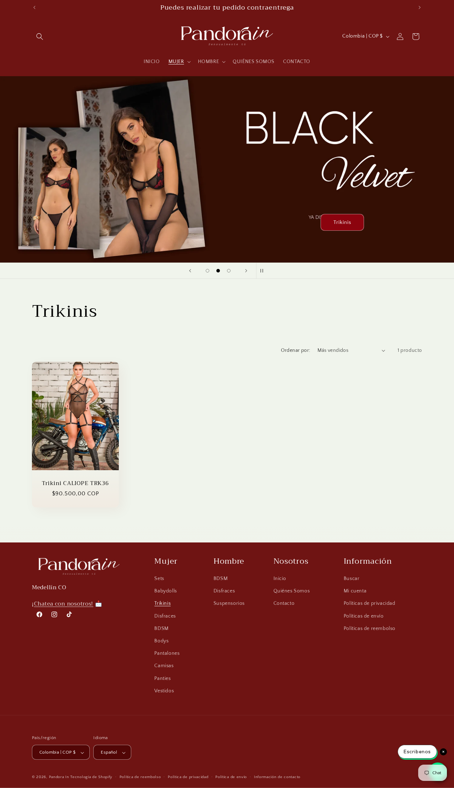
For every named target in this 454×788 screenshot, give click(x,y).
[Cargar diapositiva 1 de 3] (207, 270)
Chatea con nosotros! (63, 603)
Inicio (280, 578)
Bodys (161, 641)
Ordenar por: (295, 350)
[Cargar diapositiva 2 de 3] (218, 270)
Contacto (284, 604)
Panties (162, 678)
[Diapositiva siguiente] (246, 270)
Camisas (163, 666)
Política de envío (231, 777)
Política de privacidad (188, 777)
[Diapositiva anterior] (190, 270)
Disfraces (165, 616)
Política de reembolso (140, 777)
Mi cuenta (355, 591)
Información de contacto (277, 777)
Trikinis (342, 222)
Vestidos (164, 691)
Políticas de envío (364, 616)
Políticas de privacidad (369, 604)
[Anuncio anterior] (34, 7)
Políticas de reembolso (369, 628)
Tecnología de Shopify (91, 777)
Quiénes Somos (291, 591)
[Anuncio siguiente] (419, 7)
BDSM (161, 628)
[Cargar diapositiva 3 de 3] (228, 270)
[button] (40, 36)
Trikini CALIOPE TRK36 (75, 483)
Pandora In (59, 777)
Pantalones (166, 653)
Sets (159, 578)
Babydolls (165, 591)
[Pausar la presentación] (264, 270)
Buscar (352, 578)
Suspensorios (229, 604)
